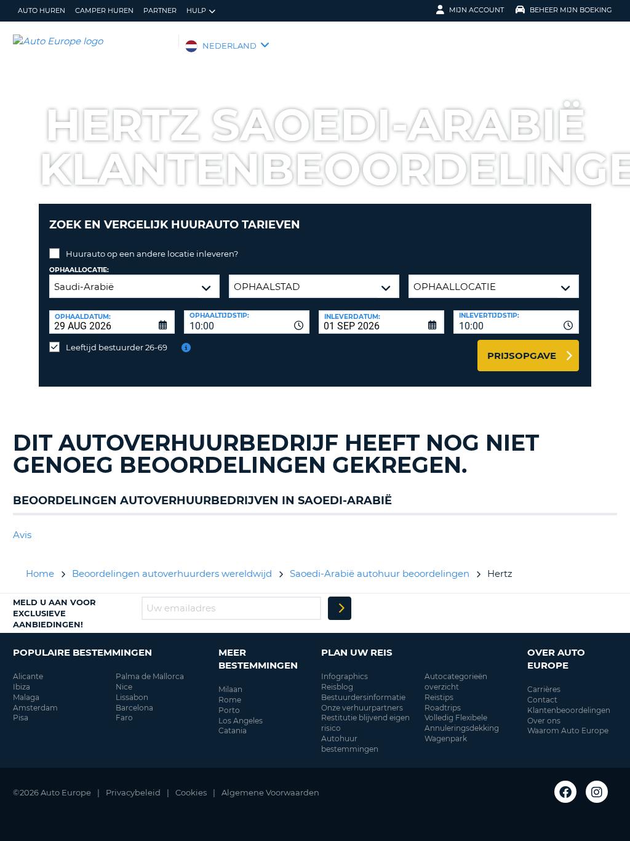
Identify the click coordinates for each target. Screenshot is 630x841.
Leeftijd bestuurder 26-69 (116, 347)
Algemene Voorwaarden (270, 792)
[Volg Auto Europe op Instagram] (597, 792)
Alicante (28, 676)
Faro (124, 717)
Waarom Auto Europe (567, 730)
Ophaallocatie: (79, 270)
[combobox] (246, 322)
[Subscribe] (339, 608)
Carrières (543, 689)
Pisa (20, 717)
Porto (229, 710)
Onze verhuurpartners (362, 707)
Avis (22, 535)
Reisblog (337, 686)
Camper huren (104, 10)
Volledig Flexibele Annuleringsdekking (462, 723)
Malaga (26, 697)
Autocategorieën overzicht (456, 681)
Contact (542, 699)
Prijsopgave (521, 355)
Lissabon (132, 697)
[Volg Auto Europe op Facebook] (565, 792)
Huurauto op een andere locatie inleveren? (152, 254)
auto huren (41, 10)
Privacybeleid (133, 792)
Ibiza (21, 686)
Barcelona (134, 707)
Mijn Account (476, 10)
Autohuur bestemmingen (349, 744)
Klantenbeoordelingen (568, 710)
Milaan (230, 689)
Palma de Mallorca (150, 676)
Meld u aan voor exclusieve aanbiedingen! (54, 613)
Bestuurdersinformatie (363, 697)
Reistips (439, 697)
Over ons (543, 720)
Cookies (191, 792)
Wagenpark (446, 738)
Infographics (344, 676)
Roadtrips (443, 707)
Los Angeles (240, 720)
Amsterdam (35, 707)
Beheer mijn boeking (571, 10)
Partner (160, 10)
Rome (229, 699)
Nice (124, 686)
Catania (232, 730)
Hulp (196, 10)
